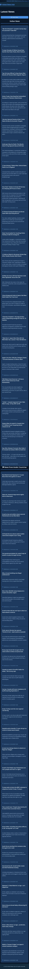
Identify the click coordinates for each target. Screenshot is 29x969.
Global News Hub (8, 4)
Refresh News (15, 17)
